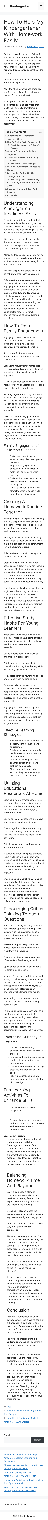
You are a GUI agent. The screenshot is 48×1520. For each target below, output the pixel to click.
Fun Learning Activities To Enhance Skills (23, 184)
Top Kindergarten (17, 6)
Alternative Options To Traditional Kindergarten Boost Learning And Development (20, 1458)
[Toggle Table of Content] (39, 132)
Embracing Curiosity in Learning (25, 179)
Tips (9, 1406)
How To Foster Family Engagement (23, 142)
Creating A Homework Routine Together (21, 153)
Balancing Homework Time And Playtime (22, 190)
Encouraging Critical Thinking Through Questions (21, 175)
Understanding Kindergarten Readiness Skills (20, 137)
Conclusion (12, 195)
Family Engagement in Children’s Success (25, 146)
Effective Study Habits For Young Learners (23, 159)
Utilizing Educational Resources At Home (23, 168)
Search (7, 1435)
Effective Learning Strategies (23, 164)
